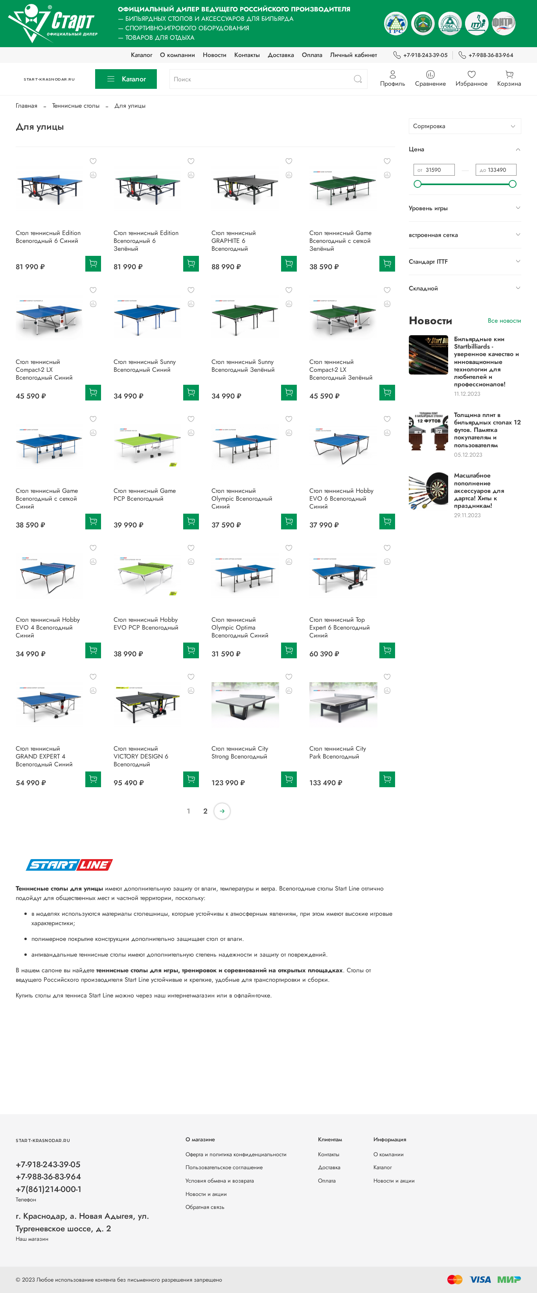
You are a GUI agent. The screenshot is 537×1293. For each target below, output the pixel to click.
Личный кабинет (353, 54)
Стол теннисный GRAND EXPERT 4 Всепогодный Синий (44, 756)
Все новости (504, 320)
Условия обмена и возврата (220, 1181)
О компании (177, 54)
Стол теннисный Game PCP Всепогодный (145, 494)
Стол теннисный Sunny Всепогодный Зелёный (243, 365)
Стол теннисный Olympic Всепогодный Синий (241, 498)
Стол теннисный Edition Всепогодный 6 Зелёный (146, 240)
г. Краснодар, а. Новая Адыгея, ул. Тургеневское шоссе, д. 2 (82, 1222)
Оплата (312, 54)
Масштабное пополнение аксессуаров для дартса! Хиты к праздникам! (479, 490)
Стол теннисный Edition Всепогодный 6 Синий (48, 236)
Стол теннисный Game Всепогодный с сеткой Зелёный (340, 240)
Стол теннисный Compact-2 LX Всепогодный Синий (44, 369)
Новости (214, 54)
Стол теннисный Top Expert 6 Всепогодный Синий (339, 627)
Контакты (247, 54)
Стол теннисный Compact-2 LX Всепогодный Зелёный (341, 369)
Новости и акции (206, 1194)
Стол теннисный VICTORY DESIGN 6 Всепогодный (141, 756)
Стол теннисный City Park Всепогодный (337, 752)
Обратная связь (205, 1207)
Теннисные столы (75, 105)
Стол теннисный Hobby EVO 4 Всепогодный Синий (48, 627)
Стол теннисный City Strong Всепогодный (239, 752)
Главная (26, 105)
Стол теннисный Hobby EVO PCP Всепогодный (146, 623)
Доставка (281, 54)
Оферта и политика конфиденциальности (236, 1154)
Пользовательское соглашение (224, 1167)
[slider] (417, 184)
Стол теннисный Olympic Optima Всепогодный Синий (239, 627)
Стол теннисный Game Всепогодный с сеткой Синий (47, 498)
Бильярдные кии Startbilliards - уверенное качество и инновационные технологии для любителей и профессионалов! (486, 361)
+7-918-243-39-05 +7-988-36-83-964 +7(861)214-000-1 (48, 1177)
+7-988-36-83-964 (491, 55)
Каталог (141, 54)
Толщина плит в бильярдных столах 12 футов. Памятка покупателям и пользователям (487, 430)
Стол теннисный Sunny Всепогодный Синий (145, 365)
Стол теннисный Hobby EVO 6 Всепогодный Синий (341, 498)
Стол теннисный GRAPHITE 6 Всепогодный (233, 240)
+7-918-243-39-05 (425, 55)
